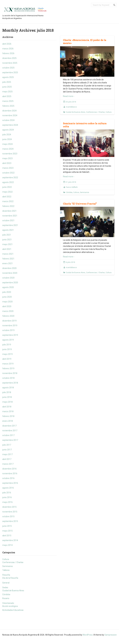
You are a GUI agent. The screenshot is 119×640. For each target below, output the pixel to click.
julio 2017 (6, 445)
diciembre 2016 (9, 469)
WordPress (88, 635)
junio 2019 (7, 349)
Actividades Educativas (13, 610)
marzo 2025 (7, 101)
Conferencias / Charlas (12, 562)
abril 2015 (6, 535)
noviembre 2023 (9, 153)
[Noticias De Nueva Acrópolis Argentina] (25, 9)
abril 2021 (6, 249)
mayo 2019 (7, 354)
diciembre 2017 (9, 426)
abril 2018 (6, 406)
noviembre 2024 (9, 115)
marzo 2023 (7, 168)
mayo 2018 (7, 402)
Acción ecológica (10, 606)
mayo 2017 (7, 454)
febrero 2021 (8, 259)
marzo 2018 (7, 411)
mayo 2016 (7, 502)
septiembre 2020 (10, 282)
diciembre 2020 (9, 268)
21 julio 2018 (71, 182)
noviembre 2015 (9, 512)
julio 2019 (6, 344)
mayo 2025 (7, 91)
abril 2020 (6, 306)
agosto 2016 (8, 488)
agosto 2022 (8, 182)
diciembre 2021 (9, 211)
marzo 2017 (7, 464)
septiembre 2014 (10, 540)
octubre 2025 (8, 68)
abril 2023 (6, 163)
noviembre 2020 (9, 273)
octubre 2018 (8, 378)
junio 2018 (7, 397)
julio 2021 (6, 235)
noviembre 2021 (9, 216)
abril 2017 (6, 459)
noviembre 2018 (9, 373)
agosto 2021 (8, 230)
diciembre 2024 (9, 111)
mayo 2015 (7, 531)
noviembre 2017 (9, 430)
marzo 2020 (7, 311)
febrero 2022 (8, 206)
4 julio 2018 (70, 262)
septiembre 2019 (10, 335)
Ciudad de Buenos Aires (13, 590)
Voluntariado (8, 603)
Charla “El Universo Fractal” (80, 203)
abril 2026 (6, 44)
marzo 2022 (7, 201)
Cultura (5, 559)
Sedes (5, 587)
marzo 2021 (7, 254)
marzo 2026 (7, 48)
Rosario (5, 598)
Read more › (68, 96)
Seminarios (7, 566)
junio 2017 (7, 449)
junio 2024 (7, 139)
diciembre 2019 (9, 321)
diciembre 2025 (9, 58)
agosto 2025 (8, 77)
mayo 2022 (7, 192)
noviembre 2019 (9, 325)
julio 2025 (6, 82)
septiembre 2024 (10, 125)
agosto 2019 (8, 340)
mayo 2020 (7, 301)
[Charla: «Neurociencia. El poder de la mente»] (87, 61)
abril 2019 (6, 359)
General (5, 583)
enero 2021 (7, 263)
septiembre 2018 (10, 383)
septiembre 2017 (10, 440)
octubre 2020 (8, 278)
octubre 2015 (8, 516)
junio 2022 (7, 187)
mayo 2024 (7, 144)
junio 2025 (7, 87)
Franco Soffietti (72, 187)
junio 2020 (7, 297)
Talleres (6, 570)
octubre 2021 (8, 220)
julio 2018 (6, 392)
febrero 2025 (8, 106)
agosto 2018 (8, 387)
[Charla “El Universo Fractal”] (87, 222)
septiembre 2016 (10, 483)
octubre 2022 (8, 173)
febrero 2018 (8, 416)
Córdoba (6, 594)
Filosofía (6, 575)
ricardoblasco (71, 107)
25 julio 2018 (71, 102)
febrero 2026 (8, 53)
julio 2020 (6, 292)
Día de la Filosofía (10, 578)
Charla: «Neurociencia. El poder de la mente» (84, 41)
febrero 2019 (8, 368)
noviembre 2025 (9, 63)
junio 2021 (7, 239)
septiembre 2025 (10, 72)
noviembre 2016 (9, 473)
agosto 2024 (8, 130)
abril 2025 (6, 96)
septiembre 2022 (10, 177)
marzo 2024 (7, 149)
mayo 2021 (7, 244)
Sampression (110, 635)
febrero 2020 (8, 316)
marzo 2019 (7, 364)
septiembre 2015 (10, 521)
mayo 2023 (7, 158)
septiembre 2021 (10, 225)
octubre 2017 (8, 435)
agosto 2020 (8, 287)
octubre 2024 (8, 120)
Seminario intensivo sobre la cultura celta (85, 125)
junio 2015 (7, 526)
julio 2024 (6, 134)
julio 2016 (6, 492)
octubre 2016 (8, 478)
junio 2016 (7, 497)
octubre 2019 (8, 330)
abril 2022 (6, 196)
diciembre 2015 (9, 507)
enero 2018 (7, 421)
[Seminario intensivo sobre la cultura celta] (87, 143)
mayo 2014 (7, 545)
